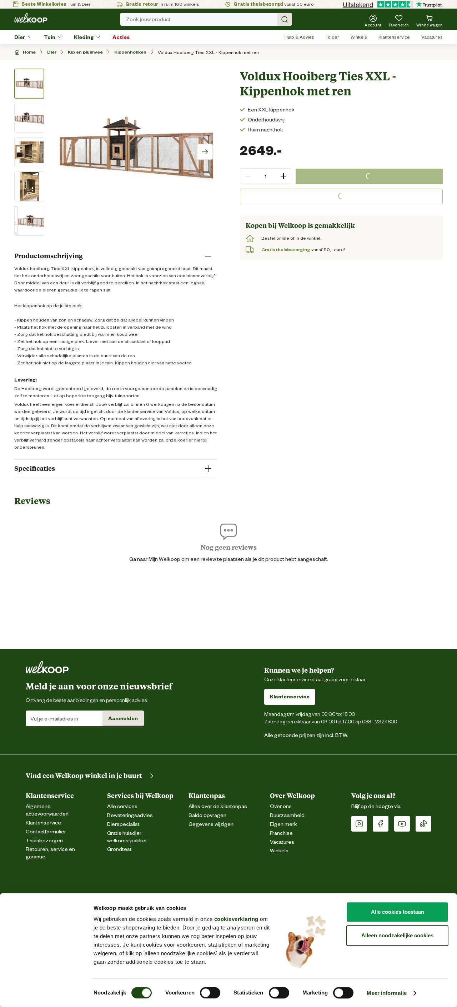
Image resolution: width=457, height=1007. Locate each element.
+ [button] (283, 176)
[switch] (210, 992)
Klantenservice (394, 37)
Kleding (84, 37)
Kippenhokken (130, 52)
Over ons (281, 806)
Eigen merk (283, 824)
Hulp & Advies (299, 37)
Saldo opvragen (207, 815)
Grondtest (119, 849)
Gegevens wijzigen (211, 824)
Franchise (281, 833)
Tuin (49, 37)
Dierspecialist (123, 824)
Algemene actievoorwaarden (47, 810)
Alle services (122, 806)
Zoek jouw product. (149, 19)
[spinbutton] (266, 176)
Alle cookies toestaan (397, 912)
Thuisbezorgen (44, 840)
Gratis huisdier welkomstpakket (127, 836)
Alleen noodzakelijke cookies (397, 935)
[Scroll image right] (205, 152)
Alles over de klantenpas (218, 806)
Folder (332, 37)
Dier (19, 37)
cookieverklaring (236, 919)
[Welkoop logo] (30, 18)
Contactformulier (46, 832)
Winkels (359, 37)
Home (29, 52)
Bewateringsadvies (130, 815)
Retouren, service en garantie (50, 853)
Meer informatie (387, 993)
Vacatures (432, 37)
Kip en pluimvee (85, 52)
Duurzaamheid (287, 815)
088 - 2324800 (379, 721)
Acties (121, 37)
